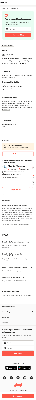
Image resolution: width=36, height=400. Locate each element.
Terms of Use (13, 390)
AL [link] (8, 9)
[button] (3, 194)
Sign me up (18, 353)
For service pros (7, 312)
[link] (16, 172)
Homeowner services (8, 307)
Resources (5, 317)
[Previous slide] (3, 194)
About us (5, 323)
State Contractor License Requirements (14, 206)
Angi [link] (3, 9)
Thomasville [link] (14, 9)
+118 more (23, 63)
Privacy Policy (23, 390)
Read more (6, 110)
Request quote (16, 190)
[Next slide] (8, 194)
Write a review (18, 154)
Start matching (18, 35)
